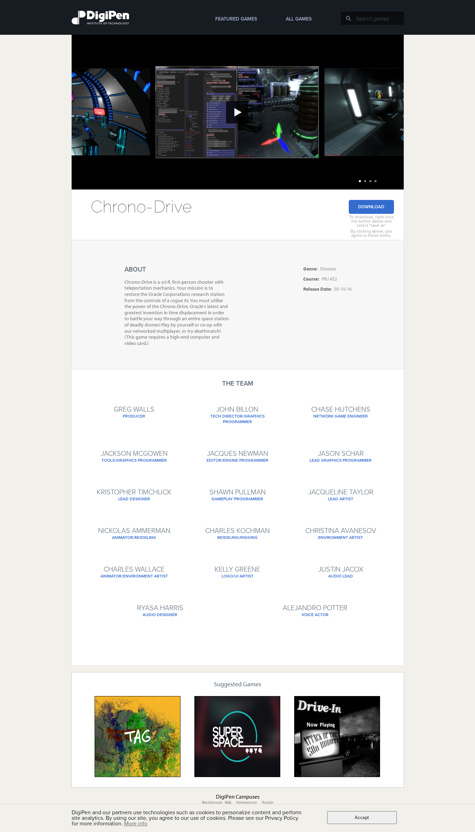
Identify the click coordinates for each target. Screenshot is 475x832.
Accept (362, 817)
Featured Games (236, 19)
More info (135, 823)
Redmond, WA (217, 803)
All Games (299, 19)
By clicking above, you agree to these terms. (371, 233)
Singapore (246, 803)
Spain (267, 803)
